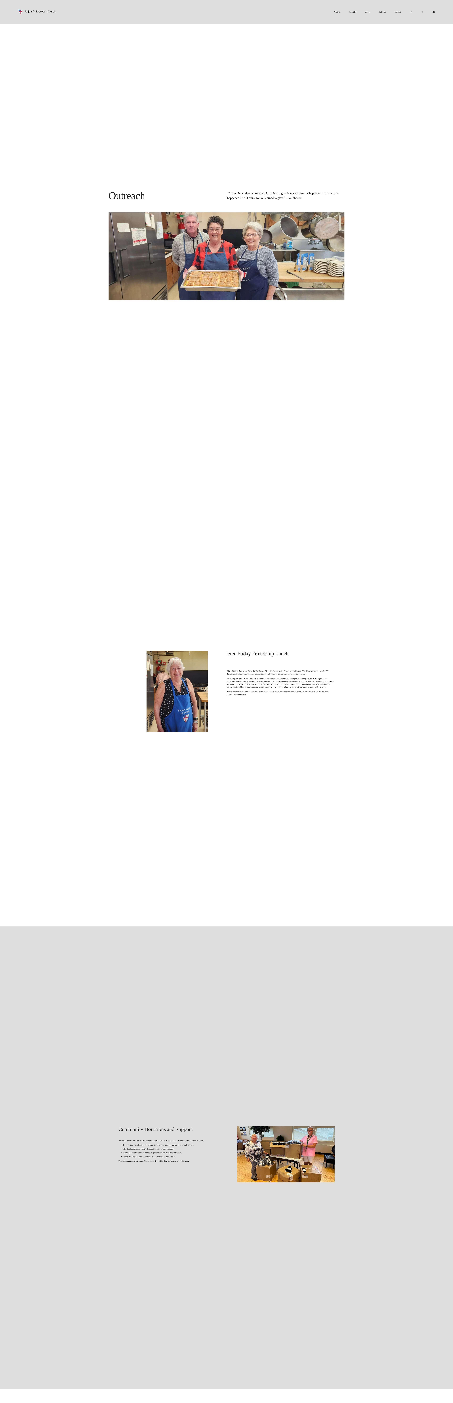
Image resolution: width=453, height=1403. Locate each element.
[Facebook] (422, 12)
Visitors (337, 12)
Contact (398, 12)
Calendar (382, 12)
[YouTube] (433, 12)
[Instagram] (411, 12)
